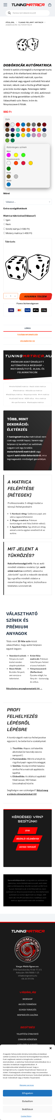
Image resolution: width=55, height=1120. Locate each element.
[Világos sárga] (23, 135)
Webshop (28, 999)
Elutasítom (27, 1101)
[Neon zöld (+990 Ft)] (23, 155)
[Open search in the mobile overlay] (27, 13)
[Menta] (18, 130)
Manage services (27, 1085)
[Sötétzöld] (13, 135)
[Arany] (28, 125)
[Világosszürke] (44, 135)
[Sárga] (39, 130)
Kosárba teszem (35, 296)
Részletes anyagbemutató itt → (24, 688)
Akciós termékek (27, 1004)
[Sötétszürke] (7, 135)
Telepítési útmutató (27, 1034)
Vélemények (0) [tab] (27, 341)
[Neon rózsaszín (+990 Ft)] (9, 155)
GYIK (27, 830)
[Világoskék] (28, 135)
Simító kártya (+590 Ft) (17, 229)
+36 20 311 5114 (27, 979)
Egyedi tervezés (27, 1009)
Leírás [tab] (27, 328)
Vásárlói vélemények (27, 838)
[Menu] (4, 5)
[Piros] (18, 125)
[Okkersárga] (28, 130)
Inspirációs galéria (27, 1015)
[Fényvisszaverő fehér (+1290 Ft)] (9, 163)
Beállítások (27, 1109)
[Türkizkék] (18, 135)
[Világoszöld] (7, 140)
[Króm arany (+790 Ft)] (9, 176)
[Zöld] (13, 140)
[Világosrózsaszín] (39, 135)
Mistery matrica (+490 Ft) (18, 233)
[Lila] (13, 130)
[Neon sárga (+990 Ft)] (16, 155)
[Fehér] (13, 125)
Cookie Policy (26, 1116)
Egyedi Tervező (27, 847)
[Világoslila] (34, 135)
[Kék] (23, 125)
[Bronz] (7, 130)
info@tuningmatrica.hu (27, 975)
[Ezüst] (34, 125)
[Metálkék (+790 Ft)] (9, 184)
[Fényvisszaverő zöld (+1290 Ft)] (9, 169)
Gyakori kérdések (27, 1039)
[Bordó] (44, 125)
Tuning (27, 4)
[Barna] (39, 125)
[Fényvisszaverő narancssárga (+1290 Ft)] (16, 163)
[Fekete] (7, 125)
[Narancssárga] (23, 130)
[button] (50, 1048)
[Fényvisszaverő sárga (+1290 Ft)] (31, 163)
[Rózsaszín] (34, 130)
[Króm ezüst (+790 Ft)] (16, 176)
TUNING (27, 931)
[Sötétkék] (44, 130)
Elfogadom (27, 1093)
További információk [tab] (27, 335)
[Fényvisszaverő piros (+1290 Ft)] (23, 163)
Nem (8, 224)
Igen (7, 220)
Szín (7, 119)
